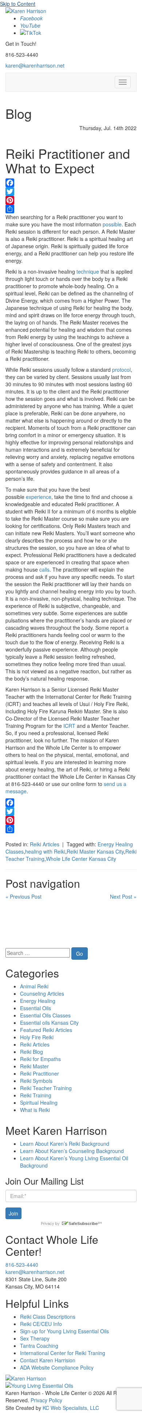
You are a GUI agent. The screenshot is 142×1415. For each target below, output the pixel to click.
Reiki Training (35, 1095)
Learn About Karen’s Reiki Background (64, 1143)
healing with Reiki (45, 851)
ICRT (69, 725)
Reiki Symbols (36, 1080)
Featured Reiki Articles (46, 1029)
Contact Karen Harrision (47, 1360)
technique (87, 271)
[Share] (71, 209)
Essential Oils (35, 1008)
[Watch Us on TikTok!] (30, 32)
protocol (121, 369)
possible (112, 224)
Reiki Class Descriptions (47, 1316)
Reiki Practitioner (39, 1073)
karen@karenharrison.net (34, 65)
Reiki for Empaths (40, 1059)
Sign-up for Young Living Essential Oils (64, 1331)
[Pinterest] (71, 200)
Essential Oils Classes (45, 1015)
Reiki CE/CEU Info (41, 1323)
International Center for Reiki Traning (62, 1352)
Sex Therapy (35, 1338)
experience (38, 496)
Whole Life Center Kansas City (81, 858)
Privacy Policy (46, 1400)
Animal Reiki (34, 986)
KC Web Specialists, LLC (71, 1407)
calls (44, 569)
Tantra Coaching (39, 1345)
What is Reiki (35, 1109)
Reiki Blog (31, 1051)
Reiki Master (34, 1066)
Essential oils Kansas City (49, 1022)
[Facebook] (71, 182)
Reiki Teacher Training (46, 1088)
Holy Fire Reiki (37, 1037)
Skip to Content (17, 3)
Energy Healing (37, 1000)
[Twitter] (71, 191)
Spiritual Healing (39, 1102)
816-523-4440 (21, 1264)
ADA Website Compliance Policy (57, 1367)
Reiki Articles (44, 844)
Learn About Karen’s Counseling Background (72, 1150)
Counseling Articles (42, 993)
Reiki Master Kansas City (95, 851)
